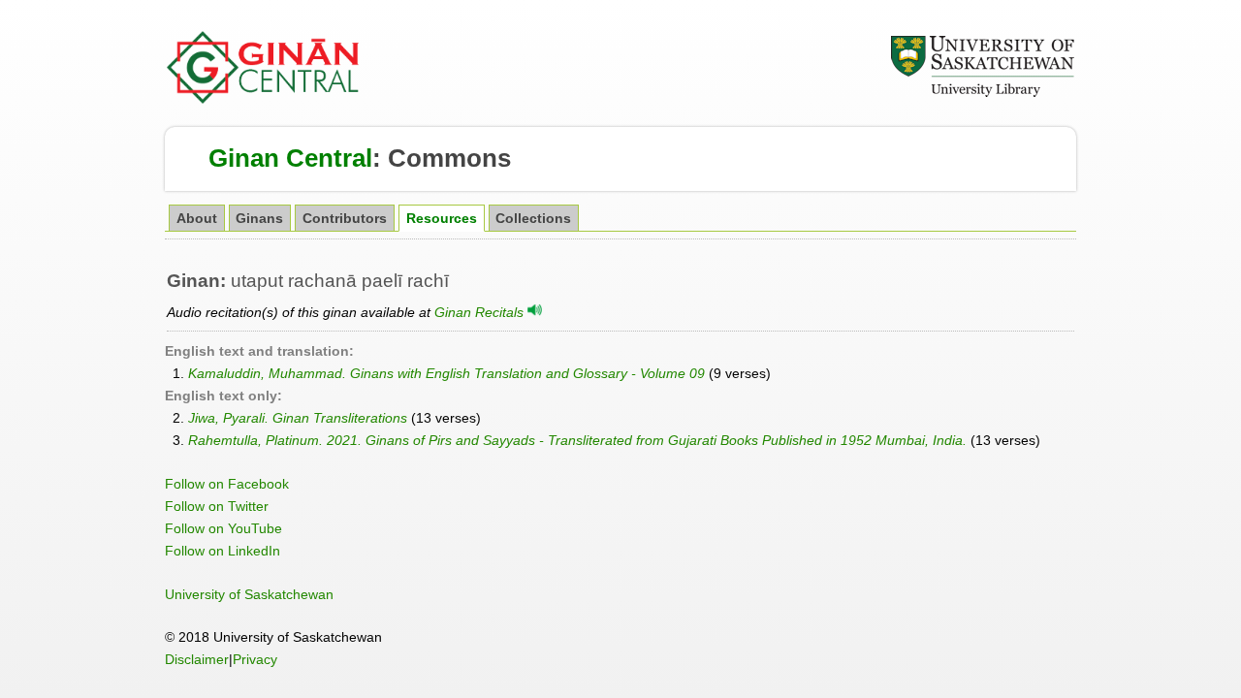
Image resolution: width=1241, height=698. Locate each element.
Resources (441, 218)
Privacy (255, 659)
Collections (533, 218)
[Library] (982, 94)
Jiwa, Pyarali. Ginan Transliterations (297, 418)
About (196, 218)
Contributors (344, 218)
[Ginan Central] (264, 99)
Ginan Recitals (480, 312)
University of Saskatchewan (249, 594)
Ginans (259, 218)
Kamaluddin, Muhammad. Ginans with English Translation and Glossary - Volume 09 (446, 373)
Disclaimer (197, 659)
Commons (449, 158)
